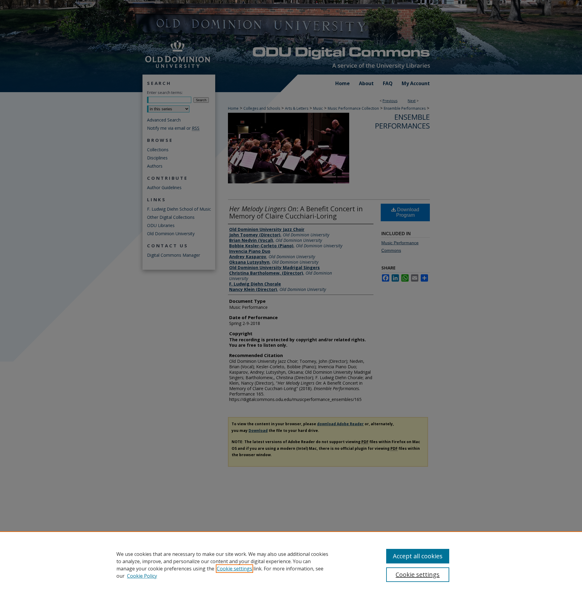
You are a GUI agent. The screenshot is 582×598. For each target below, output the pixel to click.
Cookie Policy (142, 576)
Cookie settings (234, 568)
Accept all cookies (418, 556)
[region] (291, 564)
